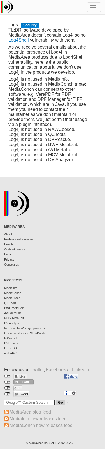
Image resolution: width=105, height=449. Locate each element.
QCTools (10, 303)
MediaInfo (10, 288)
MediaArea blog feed (30, 412)
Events (9, 244)
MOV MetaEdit (14, 318)
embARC (10, 353)
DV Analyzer (12, 323)
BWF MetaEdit (14, 308)
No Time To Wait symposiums (24, 328)
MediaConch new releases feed (41, 425)
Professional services (19, 239)
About (8, 234)
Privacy (9, 259)
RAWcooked (12, 338)
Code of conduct (15, 249)
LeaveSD (10, 348)
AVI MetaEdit (12, 313)
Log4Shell (18, 40)
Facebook (56, 369)
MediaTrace (12, 298)
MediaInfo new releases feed (38, 418)
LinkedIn (80, 369)
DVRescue (11, 343)
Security (30, 25)
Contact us (11, 264)
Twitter (37, 369)
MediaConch (12, 293)
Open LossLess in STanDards (24, 333)
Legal (7, 254)
